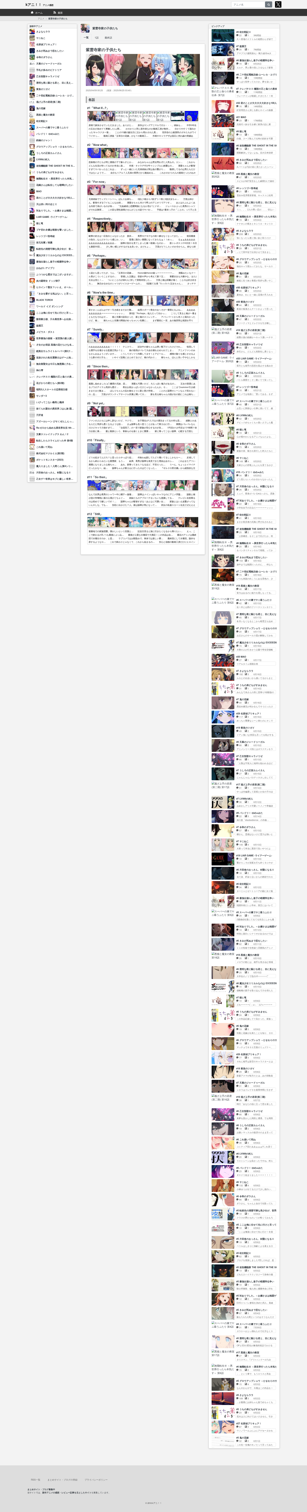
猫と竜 (39, 223)
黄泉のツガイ (43, 89)
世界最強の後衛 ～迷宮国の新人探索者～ (57, 338)
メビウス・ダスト (45, 331)
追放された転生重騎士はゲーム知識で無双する (60, 357)
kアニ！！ (39, 4)
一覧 (86, 37)
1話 (97, 37)
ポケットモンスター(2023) (49, 459)
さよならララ (43, 31)
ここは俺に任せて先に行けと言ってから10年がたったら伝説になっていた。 (75, 312)
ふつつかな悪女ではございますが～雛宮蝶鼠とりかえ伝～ (66, 274)
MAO (39, 191)
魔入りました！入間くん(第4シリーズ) (56, 466)
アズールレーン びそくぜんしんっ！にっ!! (58, 421)
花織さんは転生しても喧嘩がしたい (54, 185)
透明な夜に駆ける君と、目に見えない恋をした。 (61, 82)
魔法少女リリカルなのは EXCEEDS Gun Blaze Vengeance (67, 255)
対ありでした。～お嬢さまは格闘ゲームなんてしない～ (65, 210)
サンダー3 (41, 395)
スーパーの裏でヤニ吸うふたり (52, 127)
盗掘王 (39, 325)
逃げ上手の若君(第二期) (48, 101)
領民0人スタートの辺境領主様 (52, 389)
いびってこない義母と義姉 (50, 402)
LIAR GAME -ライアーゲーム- (52, 216)
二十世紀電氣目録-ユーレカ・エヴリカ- (56, 95)
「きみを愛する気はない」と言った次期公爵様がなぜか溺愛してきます (73, 293)
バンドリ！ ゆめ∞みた (48, 133)
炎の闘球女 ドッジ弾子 (48, 280)
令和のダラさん (44, 57)
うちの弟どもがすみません (50, 172)
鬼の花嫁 (40, 108)
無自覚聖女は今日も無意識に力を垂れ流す (58, 363)
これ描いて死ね (44, 447)
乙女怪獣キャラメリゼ (47, 76)
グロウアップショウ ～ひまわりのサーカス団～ (60, 146)
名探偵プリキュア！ (46, 44)
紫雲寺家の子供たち (105, 28)
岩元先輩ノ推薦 (44, 242)
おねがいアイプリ (45, 268)
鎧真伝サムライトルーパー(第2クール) (56, 351)
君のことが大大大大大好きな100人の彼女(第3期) (61, 197)
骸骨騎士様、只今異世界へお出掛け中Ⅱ (57, 319)
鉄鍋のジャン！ (44, 140)
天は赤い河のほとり (46, 204)
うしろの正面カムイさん (49, 153)
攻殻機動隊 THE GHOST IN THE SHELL (57, 165)
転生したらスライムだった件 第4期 (54, 440)
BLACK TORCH (44, 300)
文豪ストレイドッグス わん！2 (52, 434)
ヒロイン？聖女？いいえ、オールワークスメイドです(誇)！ (67, 287)
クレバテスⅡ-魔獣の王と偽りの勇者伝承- (57, 376)
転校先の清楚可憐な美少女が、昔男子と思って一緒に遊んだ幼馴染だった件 (75, 248)
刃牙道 (39, 415)
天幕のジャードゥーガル (49, 63)
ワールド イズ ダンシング (49, 306)
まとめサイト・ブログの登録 (62, 1479)
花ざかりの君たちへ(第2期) (50, 383)
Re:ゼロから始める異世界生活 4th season (58, 427)
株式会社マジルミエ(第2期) (50, 453)
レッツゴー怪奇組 (45, 236)
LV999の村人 (43, 159)
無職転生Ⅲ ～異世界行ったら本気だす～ (57, 178)
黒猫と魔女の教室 (45, 114)
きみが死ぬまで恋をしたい (50, 50)
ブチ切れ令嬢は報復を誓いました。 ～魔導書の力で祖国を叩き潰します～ (74, 229)
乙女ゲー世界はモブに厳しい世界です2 (56, 478)
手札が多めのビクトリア (49, 70)
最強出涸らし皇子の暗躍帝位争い (53, 261)
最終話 (108, 37)
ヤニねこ (40, 38)
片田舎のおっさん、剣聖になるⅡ (53, 472)
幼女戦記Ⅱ (42, 121)
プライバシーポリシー (96, 1479)
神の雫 (39, 370)
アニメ (41, 18)
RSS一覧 (35, 1479)
